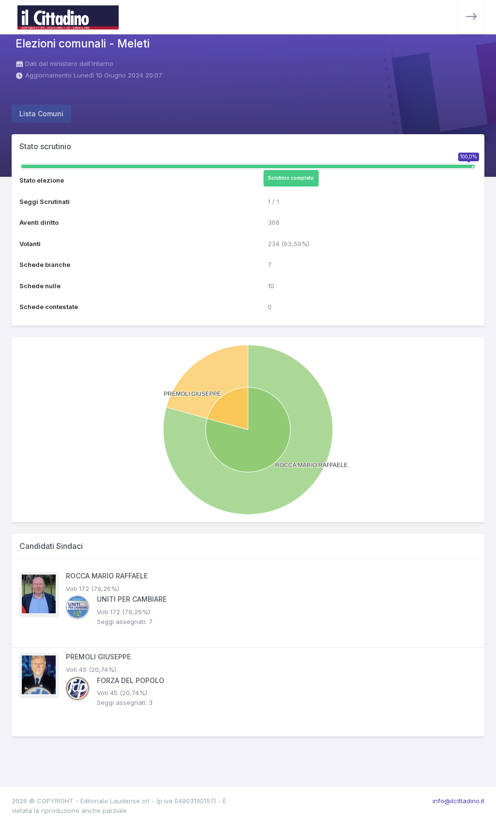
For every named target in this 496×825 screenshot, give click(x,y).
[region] (248, 648)
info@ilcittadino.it (458, 801)
